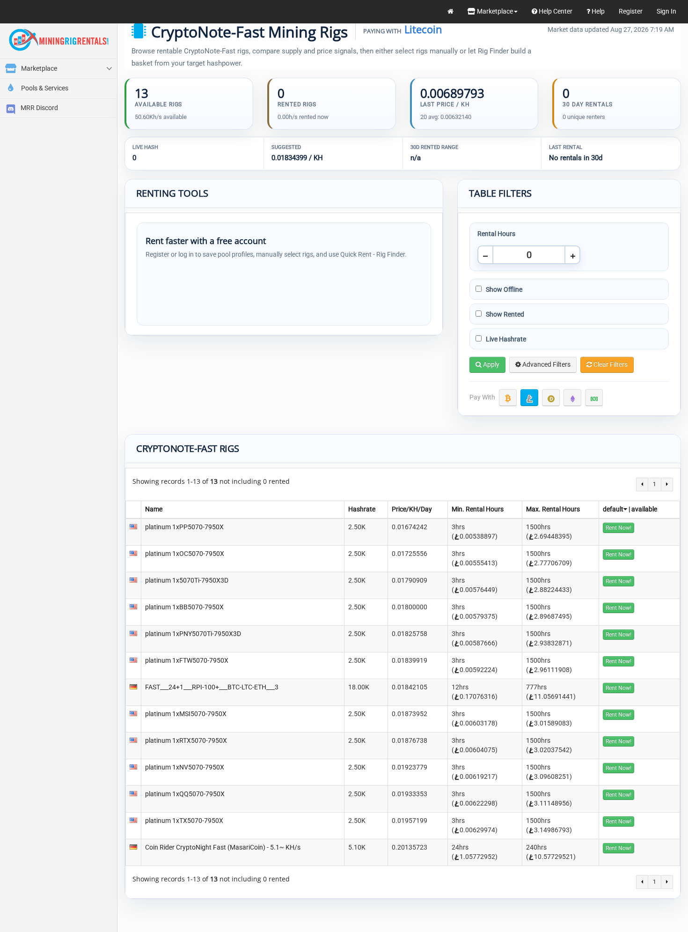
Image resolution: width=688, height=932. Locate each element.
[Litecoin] (529, 397)
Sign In (666, 11)
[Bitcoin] (508, 397)
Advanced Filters (546, 364)
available (644, 509)
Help (597, 11)
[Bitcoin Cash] (594, 397)
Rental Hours (496, 233)
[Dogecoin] (551, 397)
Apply (490, 364)
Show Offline (503, 289)
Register (631, 11)
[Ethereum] (572, 397)
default (613, 509)
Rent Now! (618, 528)
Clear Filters (610, 364)
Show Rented (504, 314)
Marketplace (494, 11)
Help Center (554, 11)
